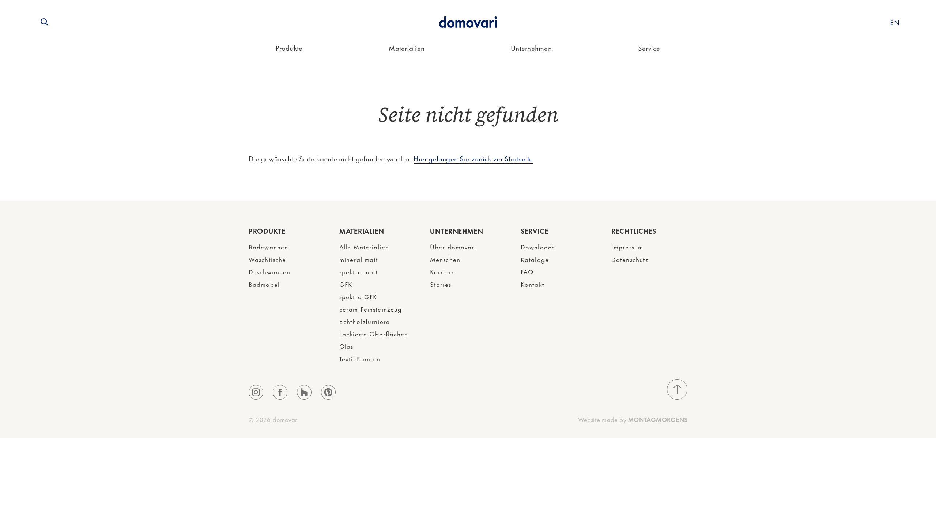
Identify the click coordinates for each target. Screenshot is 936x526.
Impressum (627, 246)
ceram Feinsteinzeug (370, 308)
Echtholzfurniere (364, 321)
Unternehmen (531, 47)
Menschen (445, 259)
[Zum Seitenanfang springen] (677, 389)
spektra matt (358, 271)
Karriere (442, 271)
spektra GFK (358, 296)
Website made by (632, 419)
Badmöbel (264, 284)
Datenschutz (630, 259)
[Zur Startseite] (468, 22)
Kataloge (535, 259)
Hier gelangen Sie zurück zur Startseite (473, 158)
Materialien (406, 47)
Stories (440, 284)
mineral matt (358, 259)
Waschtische (267, 259)
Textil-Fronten (359, 358)
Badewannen (268, 246)
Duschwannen (269, 271)
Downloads (538, 246)
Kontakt (532, 284)
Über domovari (453, 246)
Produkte (289, 47)
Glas (346, 346)
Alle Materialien (364, 246)
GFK (345, 284)
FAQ (527, 271)
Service (649, 47)
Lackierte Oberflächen (373, 333)
